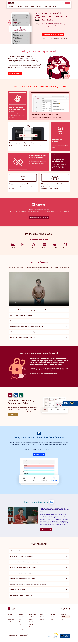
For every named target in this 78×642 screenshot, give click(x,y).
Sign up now (13, 414)
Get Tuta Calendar (39, 454)
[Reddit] (61, 609)
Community (21, 616)
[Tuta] (11, 3)
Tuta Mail (10, 616)
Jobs (50, 6)
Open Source (32, 624)
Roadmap (31, 616)
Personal (42, 616)
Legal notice (21, 629)
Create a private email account (39, 217)
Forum (52, 616)
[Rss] (69, 609)
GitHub (31, 626)
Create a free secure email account (53, 34)
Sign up (68, 3)
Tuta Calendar (11, 619)
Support (55, 6)
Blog (46, 6)
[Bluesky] (66, 609)
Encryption (31, 621)
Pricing (26, 6)
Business (32, 6)
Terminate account (13, 635)
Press (52, 619)
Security (31, 619)
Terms (20, 624)
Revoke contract (23, 635)
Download (19, 6)
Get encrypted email (15, 73)
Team (20, 619)
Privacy (20, 626)
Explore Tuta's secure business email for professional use (55, 38)
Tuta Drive (10, 621)
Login (62, 3)
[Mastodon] (64, 609)
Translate (63, 619)
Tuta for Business (46, 529)
